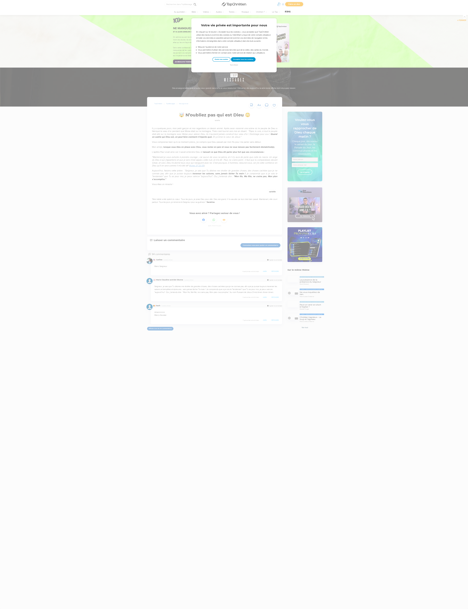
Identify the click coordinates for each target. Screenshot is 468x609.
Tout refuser (234, 65)
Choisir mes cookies (221, 59)
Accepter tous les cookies (243, 59)
